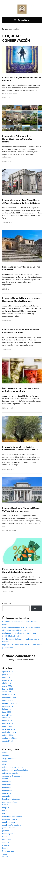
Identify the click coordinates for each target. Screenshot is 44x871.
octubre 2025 (8, 700)
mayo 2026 (7, 680)
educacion (6, 781)
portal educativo (9, 828)
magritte (5, 807)
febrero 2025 (7, 723)
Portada (5, 29)
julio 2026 (6, 674)
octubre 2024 (8, 735)
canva (4, 761)
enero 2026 (7, 692)
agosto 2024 (7, 741)
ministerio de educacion (12, 816)
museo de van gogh (10, 819)
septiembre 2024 (9, 738)
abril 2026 (6, 683)
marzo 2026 (7, 686)
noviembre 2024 (9, 732)
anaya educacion (9, 758)
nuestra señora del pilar (12, 825)
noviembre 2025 (9, 697)
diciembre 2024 (8, 729)
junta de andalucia (9, 802)
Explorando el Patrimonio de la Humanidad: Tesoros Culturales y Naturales (18, 139)
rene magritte (7, 833)
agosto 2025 (7, 706)
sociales (5, 842)
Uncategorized (8, 851)
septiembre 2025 (9, 703)
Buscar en (6, 603)
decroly (5, 779)
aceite (4, 753)
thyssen (5, 845)
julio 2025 (6, 709)
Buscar (36, 608)
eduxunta (6, 796)
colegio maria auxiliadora (12, 767)
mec (4, 813)
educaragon (7, 790)
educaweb (6, 793)
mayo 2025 (7, 715)
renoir (4, 836)
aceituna (5, 755)
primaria (5, 831)
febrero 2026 (7, 689)
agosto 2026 (7, 671)
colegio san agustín (10, 773)
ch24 (4, 764)
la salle (5, 805)
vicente (5, 857)
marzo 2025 (7, 721)
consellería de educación (12, 776)
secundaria (6, 839)
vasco (4, 854)
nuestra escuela (8, 822)
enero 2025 (7, 726)
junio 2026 (6, 677)
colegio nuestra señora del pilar (15, 770)
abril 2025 (6, 718)
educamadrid (7, 784)
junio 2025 (6, 712)
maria (4, 810)
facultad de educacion (11, 799)
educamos (6, 787)
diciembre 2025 (8, 695)
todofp (5, 848)
